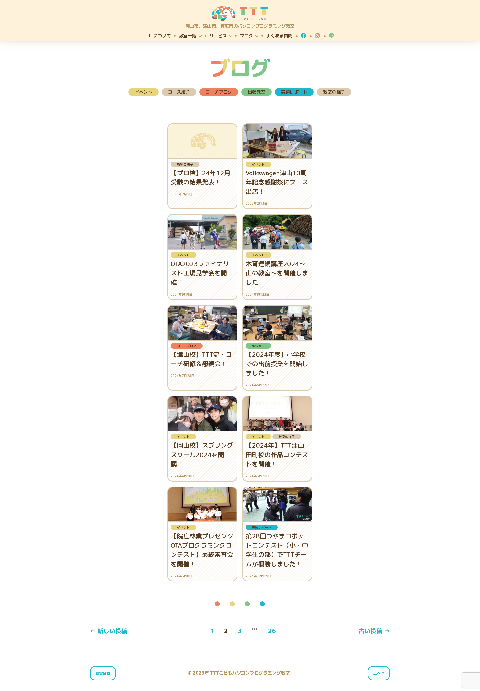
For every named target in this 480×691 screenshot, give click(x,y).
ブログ (246, 36)
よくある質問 (279, 36)
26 (272, 631)
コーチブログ (219, 92)
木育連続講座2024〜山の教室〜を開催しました (277, 273)
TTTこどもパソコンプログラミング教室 (250, 673)
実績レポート (294, 92)
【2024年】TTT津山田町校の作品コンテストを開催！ (277, 454)
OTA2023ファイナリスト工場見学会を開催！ (200, 273)
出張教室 (257, 92)
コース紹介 (179, 92)
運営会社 (103, 673)
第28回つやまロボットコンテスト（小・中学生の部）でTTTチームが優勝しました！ (277, 550)
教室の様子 (334, 92)
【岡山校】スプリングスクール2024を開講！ (202, 454)
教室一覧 (187, 36)
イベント (143, 92)
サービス (218, 36)
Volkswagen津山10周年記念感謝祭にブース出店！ (277, 182)
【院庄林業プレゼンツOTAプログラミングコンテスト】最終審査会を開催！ (202, 550)
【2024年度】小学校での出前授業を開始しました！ (277, 363)
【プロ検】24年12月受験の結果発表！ (200, 177)
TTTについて (158, 36)
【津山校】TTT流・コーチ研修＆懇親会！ (201, 359)
